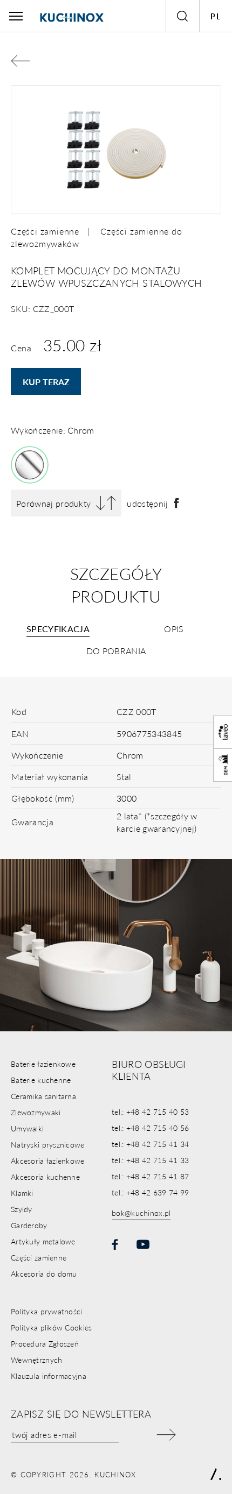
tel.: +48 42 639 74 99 (150, 1192)
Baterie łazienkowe (43, 1063)
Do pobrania (116, 651)
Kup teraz (46, 382)
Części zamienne (45, 231)
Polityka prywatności (47, 1311)
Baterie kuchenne (41, 1079)
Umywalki (27, 1128)
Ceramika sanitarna (43, 1096)
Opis (173, 628)
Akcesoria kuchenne (45, 1176)
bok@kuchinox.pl (141, 1212)
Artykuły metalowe (43, 1241)
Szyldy (21, 1208)
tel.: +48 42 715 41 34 (150, 1143)
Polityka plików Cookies (51, 1327)
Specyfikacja (58, 628)
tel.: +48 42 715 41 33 (150, 1160)
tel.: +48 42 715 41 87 (150, 1176)
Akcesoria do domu (44, 1273)
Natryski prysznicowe (48, 1144)
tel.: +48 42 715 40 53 (150, 1111)
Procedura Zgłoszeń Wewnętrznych (45, 1351)
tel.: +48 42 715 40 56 (150, 1127)
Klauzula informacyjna (48, 1375)
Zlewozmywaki (35, 1112)
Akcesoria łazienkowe (48, 1160)
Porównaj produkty (53, 503)
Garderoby (29, 1225)
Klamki (22, 1192)
